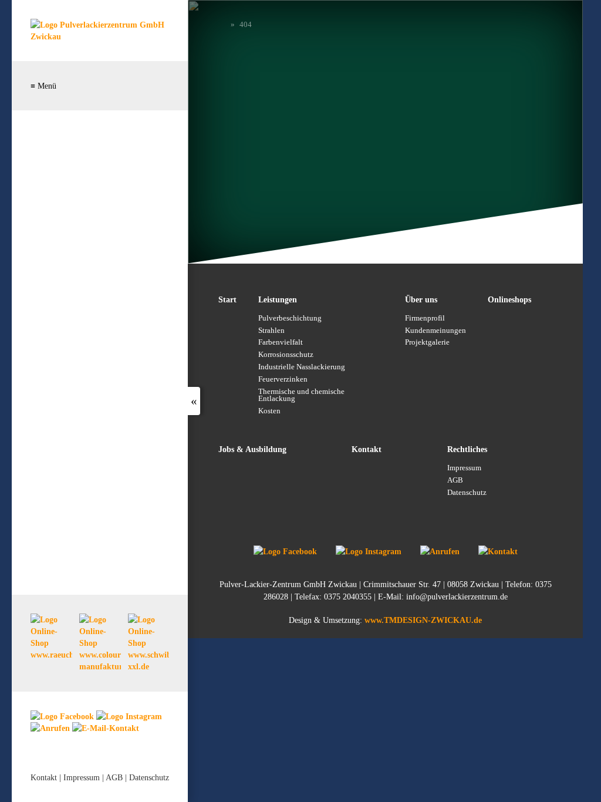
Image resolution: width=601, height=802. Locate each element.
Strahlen (271, 330)
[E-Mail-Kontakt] (105, 728)
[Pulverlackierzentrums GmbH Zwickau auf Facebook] (62, 716)
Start (227, 299)
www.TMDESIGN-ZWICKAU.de (423, 620)
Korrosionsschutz (285, 355)
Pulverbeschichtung (290, 318)
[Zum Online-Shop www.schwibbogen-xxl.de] (149, 643)
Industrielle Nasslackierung (301, 367)
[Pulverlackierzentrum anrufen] (50, 728)
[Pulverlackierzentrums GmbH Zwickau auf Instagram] (129, 716)
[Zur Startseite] (100, 36)
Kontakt (44, 777)
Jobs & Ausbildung (252, 449)
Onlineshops (509, 299)
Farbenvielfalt (280, 342)
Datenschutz (149, 777)
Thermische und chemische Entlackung (301, 395)
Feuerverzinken (283, 379)
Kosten (269, 411)
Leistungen (277, 299)
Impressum (81, 777)
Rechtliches (467, 449)
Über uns (421, 299)
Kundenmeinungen (435, 330)
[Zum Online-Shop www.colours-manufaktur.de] (100, 643)
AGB (114, 777)
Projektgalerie (427, 342)
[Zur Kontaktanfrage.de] (498, 551)
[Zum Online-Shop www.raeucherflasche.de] (51, 637)
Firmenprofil (425, 318)
